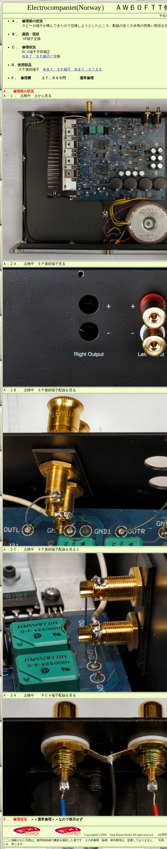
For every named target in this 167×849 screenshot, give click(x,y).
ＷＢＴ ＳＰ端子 (36, 56)
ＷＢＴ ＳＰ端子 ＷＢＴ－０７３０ (72, 69)
